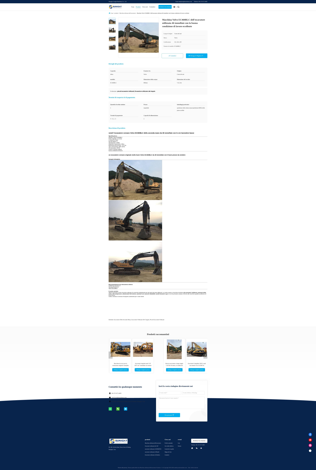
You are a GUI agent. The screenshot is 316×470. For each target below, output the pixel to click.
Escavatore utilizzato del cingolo (140, 319)
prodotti (116, 13)
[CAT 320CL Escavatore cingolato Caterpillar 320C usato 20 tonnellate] (169, 349)
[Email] (127, 410)
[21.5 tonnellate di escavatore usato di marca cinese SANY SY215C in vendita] (124, 349)
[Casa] (115, 6)
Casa (132, 7)
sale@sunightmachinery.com (119, 397)
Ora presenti (168, 415)
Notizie (179, 446)
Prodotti (138, 7)
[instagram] (310, 445)
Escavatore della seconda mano (122, 319)
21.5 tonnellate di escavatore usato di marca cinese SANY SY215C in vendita (124, 365)
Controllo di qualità (169, 449)
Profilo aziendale (169, 443)
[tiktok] (310, 451)
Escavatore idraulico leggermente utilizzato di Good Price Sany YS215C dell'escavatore (146, 365)
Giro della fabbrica (169, 446)
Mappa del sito (168, 452)
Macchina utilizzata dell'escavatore (127, 13)
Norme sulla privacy (122, 467)
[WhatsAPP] (112, 410)
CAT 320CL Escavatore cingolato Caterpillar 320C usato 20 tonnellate (169, 365)
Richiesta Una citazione (165, 6)
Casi (179, 443)
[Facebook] (310, 434)
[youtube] (310, 440)
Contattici (152, 7)
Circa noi (145, 7)
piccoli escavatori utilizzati (157, 319)
